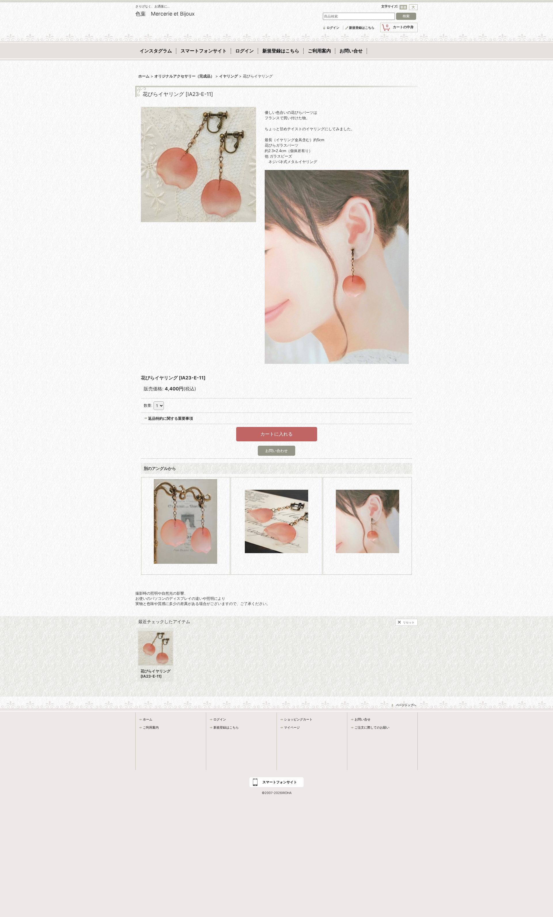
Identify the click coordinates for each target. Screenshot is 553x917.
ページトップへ (406, 705)
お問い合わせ (276, 450)
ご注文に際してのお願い (372, 727)
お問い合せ (362, 719)
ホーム (147, 719)
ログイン (333, 28)
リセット (408, 622)
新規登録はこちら (361, 28)
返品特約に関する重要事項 (170, 418)
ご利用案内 (151, 727)
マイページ (292, 727)
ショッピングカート (298, 719)
